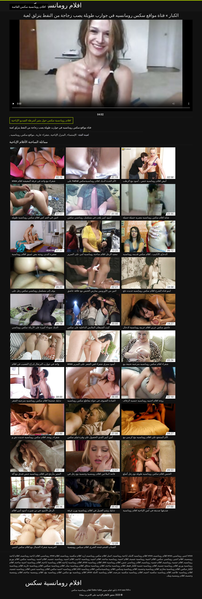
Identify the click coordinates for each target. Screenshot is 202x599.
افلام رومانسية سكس (81, 590)
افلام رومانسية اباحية (51, 562)
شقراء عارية (42, 134)
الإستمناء (71, 134)
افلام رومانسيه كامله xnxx (99, 572)
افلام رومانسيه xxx (86, 569)
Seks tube (97, 590)
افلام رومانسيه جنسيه (20, 569)
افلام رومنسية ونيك (176, 575)
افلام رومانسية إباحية (72, 562)
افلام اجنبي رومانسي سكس (170, 559)
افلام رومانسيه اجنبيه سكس (63, 569)
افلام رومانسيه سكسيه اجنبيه (157, 572)
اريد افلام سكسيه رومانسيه (72, 556)
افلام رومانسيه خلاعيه (182, 572)
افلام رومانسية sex (112, 562)
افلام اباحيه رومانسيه (30, 556)
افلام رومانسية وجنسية (148, 569)
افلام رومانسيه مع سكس (74, 572)
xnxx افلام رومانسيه (163, 556)
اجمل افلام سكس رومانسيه (99, 556)
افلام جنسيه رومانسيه (152, 562)
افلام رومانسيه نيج (53, 572)
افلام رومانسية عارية (33, 565)
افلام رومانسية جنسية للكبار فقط (142, 565)
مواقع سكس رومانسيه (22, 134)
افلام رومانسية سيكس (54, 565)
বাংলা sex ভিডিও (124, 590)
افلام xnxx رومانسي (50, 556)
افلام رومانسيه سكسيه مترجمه (128, 572)
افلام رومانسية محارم (170, 569)
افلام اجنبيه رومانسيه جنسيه (61, 559)
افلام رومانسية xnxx (92, 562)
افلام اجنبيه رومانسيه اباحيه (88, 559)
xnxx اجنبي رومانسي (183, 556)
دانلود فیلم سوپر (109, 590)
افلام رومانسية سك (75, 565)
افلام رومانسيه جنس (40, 569)
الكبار (173, 15)
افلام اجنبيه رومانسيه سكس (33, 559)
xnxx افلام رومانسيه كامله (140, 556)
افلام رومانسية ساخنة (115, 565)
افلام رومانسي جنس (131, 562)
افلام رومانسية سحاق (94, 565)
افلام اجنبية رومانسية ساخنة (115, 559)
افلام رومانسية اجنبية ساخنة (28, 562)
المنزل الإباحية (57, 134)
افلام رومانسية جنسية (168, 565)
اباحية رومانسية (120, 556)
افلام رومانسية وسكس (126, 569)
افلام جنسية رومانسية (173, 562)
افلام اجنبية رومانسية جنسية (143, 559)
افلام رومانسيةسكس (105, 569)
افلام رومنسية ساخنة (33, 572)
